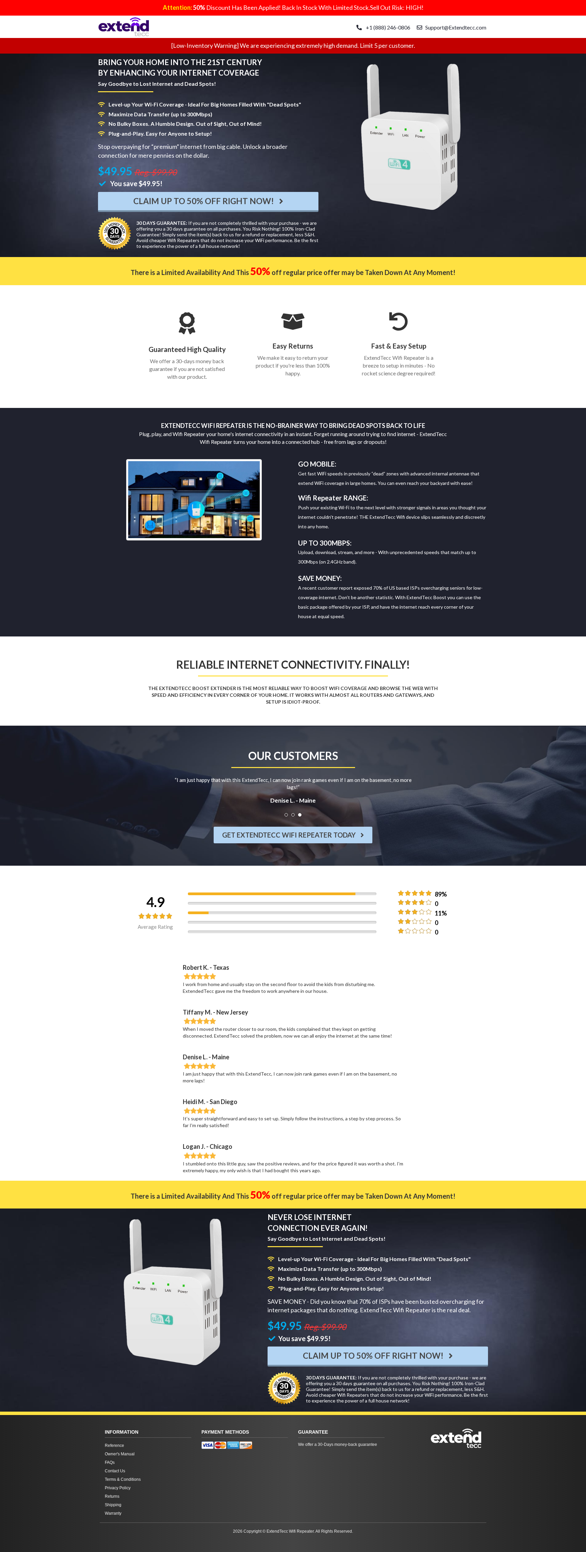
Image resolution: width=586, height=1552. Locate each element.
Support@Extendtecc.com (455, 27)
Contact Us (115, 1471)
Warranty (113, 1513)
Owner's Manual (120, 1454)
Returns (112, 1496)
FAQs (110, 1462)
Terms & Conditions (123, 1479)
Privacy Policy (118, 1488)
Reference (114, 1445)
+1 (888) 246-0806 (387, 27)
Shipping (113, 1504)
